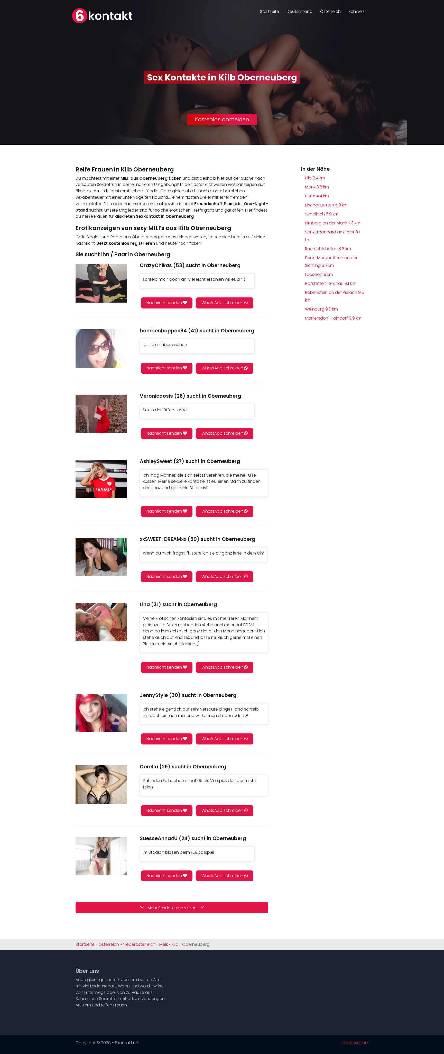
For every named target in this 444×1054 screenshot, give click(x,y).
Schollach (321, 214)
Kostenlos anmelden (222, 119)
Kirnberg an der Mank (332, 223)
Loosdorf (319, 274)
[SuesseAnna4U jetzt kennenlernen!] (101, 856)
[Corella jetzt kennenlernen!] (101, 784)
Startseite (269, 11)
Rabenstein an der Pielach (334, 296)
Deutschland (299, 11)
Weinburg (321, 309)
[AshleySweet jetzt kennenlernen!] (101, 479)
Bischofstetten (326, 205)
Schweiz (356, 11)
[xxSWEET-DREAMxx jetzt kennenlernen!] (101, 557)
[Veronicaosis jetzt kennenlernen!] (101, 414)
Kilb (315, 178)
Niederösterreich (139, 944)
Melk (163, 944)
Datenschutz (355, 1043)
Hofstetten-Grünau (330, 283)
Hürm (317, 196)
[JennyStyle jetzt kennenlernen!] (101, 713)
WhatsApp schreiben (222, 303)
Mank (317, 187)
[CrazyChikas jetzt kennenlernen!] (101, 283)
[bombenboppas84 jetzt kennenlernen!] (101, 348)
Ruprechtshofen (328, 249)
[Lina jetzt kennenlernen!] (101, 622)
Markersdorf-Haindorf (333, 318)
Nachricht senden (164, 303)
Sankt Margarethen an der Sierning (331, 261)
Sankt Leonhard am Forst (332, 236)
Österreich (330, 11)
